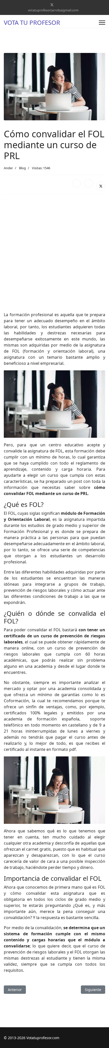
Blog (22, 168)
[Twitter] (52, 4)
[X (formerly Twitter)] (101, 186)
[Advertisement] (54, 253)
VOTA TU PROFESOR (32, 23)
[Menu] (102, 22)
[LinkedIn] (88, 183)
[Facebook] (76, 183)
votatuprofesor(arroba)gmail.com (53, 10)
